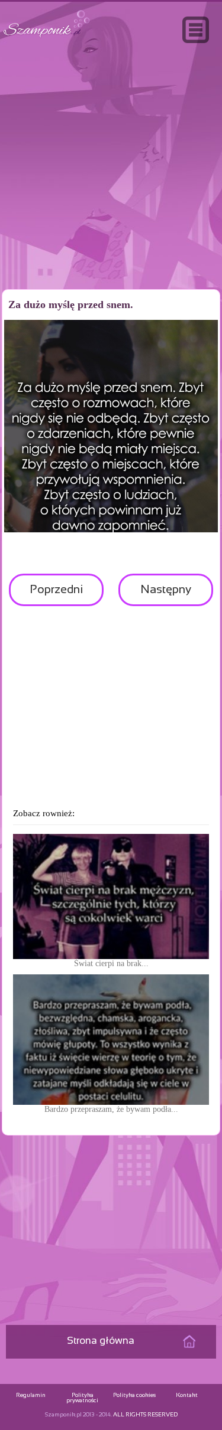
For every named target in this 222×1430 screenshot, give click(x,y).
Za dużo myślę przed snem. (70, 304)
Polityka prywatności (82, 1398)
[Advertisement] (111, 191)
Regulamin (31, 1395)
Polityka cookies (134, 1395)
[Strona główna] (46, 37)
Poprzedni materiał (56, 595)
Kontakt (187, 1395)
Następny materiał (165, 595)
